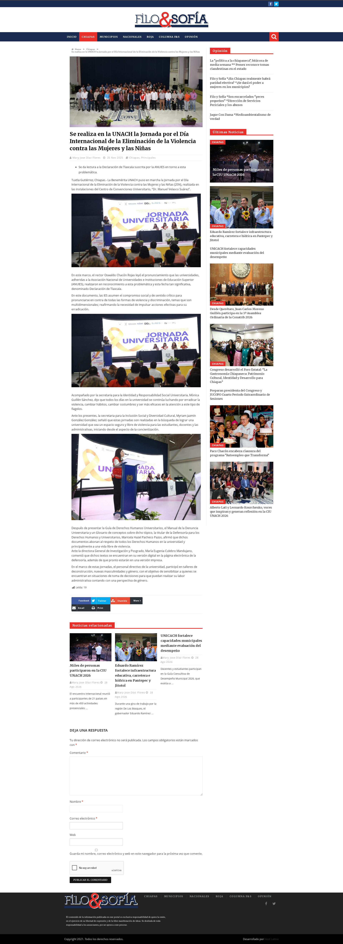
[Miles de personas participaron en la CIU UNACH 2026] (90, 647)
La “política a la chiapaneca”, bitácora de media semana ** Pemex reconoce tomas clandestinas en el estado (239, 65)
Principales (148, 157)
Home (77, 49)
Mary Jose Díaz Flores (87, 157)
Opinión (191, 36)
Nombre (76, 802)
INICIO (72, 36)
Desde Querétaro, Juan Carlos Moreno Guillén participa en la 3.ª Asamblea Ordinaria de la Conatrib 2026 (237, 313)
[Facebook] (270, 4)
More (136, 600)
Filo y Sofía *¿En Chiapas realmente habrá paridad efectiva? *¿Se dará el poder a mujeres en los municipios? (240, 83)
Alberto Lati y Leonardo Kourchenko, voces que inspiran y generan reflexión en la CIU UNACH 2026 (241, 511)
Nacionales (132, 36)
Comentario (79, 753)
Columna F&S (169, 36)
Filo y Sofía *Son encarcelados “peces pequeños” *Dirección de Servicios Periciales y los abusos (237, 101)
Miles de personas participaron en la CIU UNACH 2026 (88, 670)
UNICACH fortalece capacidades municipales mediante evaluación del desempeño (237, 253)
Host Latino (272, 939)
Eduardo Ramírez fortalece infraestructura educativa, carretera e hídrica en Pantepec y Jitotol (135, 675)
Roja (150, 36)
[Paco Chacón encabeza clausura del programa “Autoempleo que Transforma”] (241, 426)
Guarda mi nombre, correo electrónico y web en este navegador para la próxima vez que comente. (136, 854)
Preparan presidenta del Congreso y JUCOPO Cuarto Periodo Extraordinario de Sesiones (240, 394)
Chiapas (88, 36)
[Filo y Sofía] (171, 20)
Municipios (109, 36)
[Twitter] (276, 4)
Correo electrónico (83, 818)
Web (73, 835)
